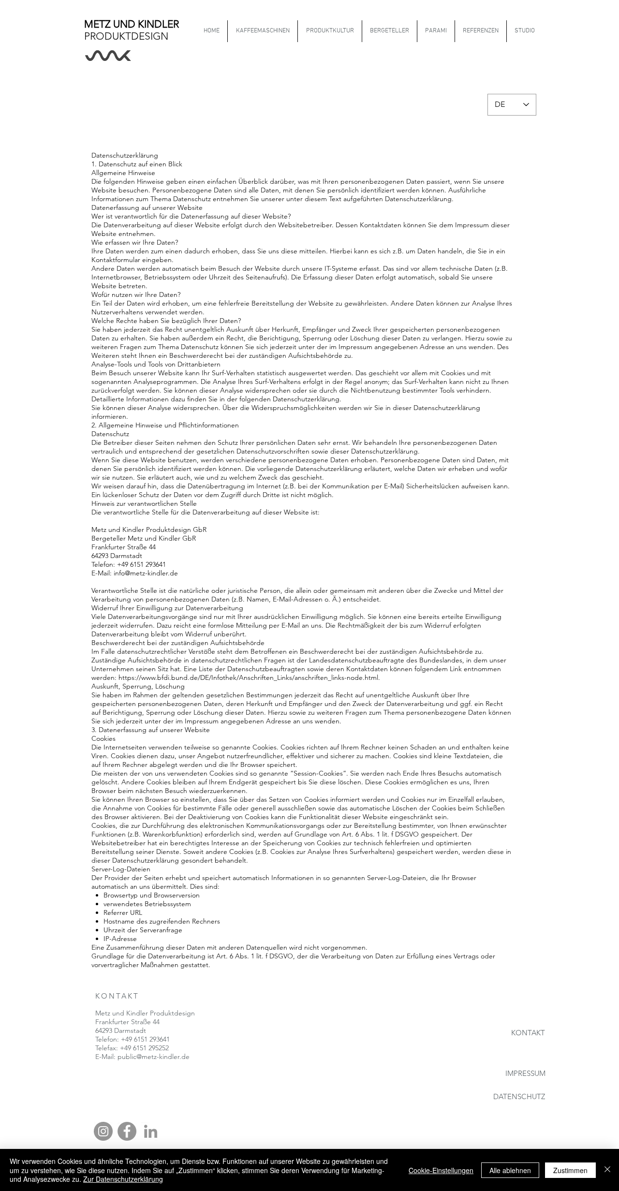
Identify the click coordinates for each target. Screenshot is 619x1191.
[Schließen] (607, 1170)
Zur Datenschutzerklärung (123, 1179)
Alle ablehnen (510, 1170)
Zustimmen (570, 1170)
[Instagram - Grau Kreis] (103, 1131)
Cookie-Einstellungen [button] (441, 1170)
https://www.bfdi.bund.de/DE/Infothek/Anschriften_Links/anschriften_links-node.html (248, 677)
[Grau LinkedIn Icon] (150, 1131)
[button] (329, 31)
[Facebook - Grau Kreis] (127, 1131)
